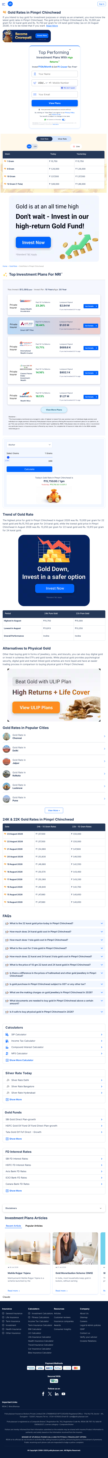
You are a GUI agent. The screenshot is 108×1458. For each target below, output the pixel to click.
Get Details (89, 306)
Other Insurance (13, 1333)
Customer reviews (62, 1317)
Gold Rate (13, 266)
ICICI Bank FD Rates (16, 1177)
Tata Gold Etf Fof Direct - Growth (23, 1132)
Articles (57, 1313)
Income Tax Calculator (23, 1040)
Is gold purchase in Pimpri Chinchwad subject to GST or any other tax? (48, 984)
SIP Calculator (18, 1034)
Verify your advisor (88, 1337)
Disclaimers (11, 1208)
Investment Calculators (42, 1313)
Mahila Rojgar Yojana (19, 1273)
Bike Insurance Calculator (39, 1352)
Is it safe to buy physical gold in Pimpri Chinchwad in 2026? (42, 1011)
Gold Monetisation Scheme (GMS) (74, 1273)
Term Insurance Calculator (40, 1325)
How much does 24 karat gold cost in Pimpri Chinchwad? (40, 931)
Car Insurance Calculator (39, 1349)
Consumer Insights (62, 1329)
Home (5, 266)
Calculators (14, 1027)
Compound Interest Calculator (27, 1047)
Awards (57, 1325)
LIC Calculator (34, 1333)
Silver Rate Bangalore (22, 1086)
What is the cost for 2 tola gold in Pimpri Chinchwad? (38, 948)
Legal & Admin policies (90, 1325)
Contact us (85, 1333)
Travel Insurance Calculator (40, 1345)
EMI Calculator (34, 1329)
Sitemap (84, 1317)
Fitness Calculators (40, 1317)
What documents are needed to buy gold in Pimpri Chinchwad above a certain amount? (51, 1002)
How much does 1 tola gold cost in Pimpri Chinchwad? (39, 939)
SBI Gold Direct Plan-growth (21, 1119)
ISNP (82, 1329)
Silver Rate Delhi (20, 1080)
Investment (11, 1325)
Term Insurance (13, 1321)
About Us (84, 1313)
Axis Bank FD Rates (16, 1171)
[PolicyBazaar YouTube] (63, 1393)
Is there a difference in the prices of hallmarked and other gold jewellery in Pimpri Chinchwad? (53, 974)
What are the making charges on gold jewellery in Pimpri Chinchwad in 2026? (51, 992)
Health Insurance (13, 1329)
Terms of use (56, 114)
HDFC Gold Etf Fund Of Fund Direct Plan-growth (31, 1125)
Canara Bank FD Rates (17, 1184)
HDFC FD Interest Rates (18, 1165)
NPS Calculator (19, 1053)
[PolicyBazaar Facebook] (43, 1393)
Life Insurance (12, 1317)
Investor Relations (88, 1341)
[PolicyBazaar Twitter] (50, 1393)
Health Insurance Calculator (40, 1341)
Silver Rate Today (18, 1073)
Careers (83, 1321)
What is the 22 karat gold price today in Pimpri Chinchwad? (41, 923)
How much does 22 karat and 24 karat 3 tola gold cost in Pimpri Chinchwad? (51, 956)
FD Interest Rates (18, 1151)
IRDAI (4, 1406)
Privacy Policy (70, 112)
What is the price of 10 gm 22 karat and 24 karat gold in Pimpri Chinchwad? (50, 964)
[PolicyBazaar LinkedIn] (56, 1393)
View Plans (55, 103)
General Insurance (14, 1313)
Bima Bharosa (14, 1406)
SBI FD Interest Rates (17, 1158)
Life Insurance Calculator (39, 1337)
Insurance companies (64, 1321)
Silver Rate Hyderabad (23, 1092)
